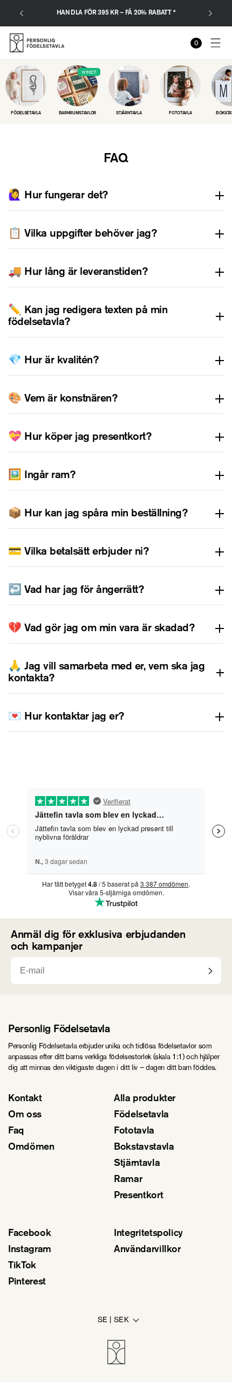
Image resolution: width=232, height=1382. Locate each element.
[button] (216, 43)
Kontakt (25, 1099)
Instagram (29, 1250)
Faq (16, 1131)
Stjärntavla (137, 1164)
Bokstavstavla (144, 1147)
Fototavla (134, 1131)
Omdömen (31, 1147)
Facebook (29, 1234)
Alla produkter (144, 1099)
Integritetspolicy (148, 1234)
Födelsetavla (141, 1115)
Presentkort (138, 1196)
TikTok (22, 1266)
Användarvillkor (147, 1250)
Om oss (25, 1115)
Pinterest (27, 1282)
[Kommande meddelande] (210, 13)
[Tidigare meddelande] (21, 13)
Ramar (128, 1180)
